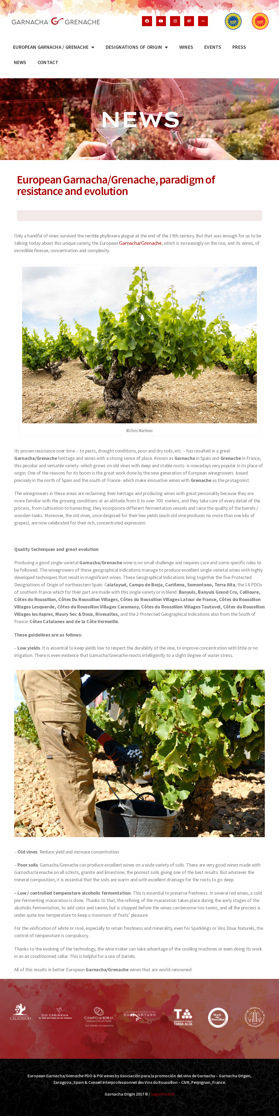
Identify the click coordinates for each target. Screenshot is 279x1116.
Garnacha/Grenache (140, 243)
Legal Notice (162, 1093)
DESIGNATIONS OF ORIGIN (134, 47)
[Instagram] (175, 21)
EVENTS (212, 47)
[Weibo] (189, 21)
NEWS (20, 62)
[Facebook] (147, 21)
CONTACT (48, 62)
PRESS (239, 47)
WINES (186, 47)
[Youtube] (161, 21)
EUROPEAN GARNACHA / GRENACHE (51, 47)
